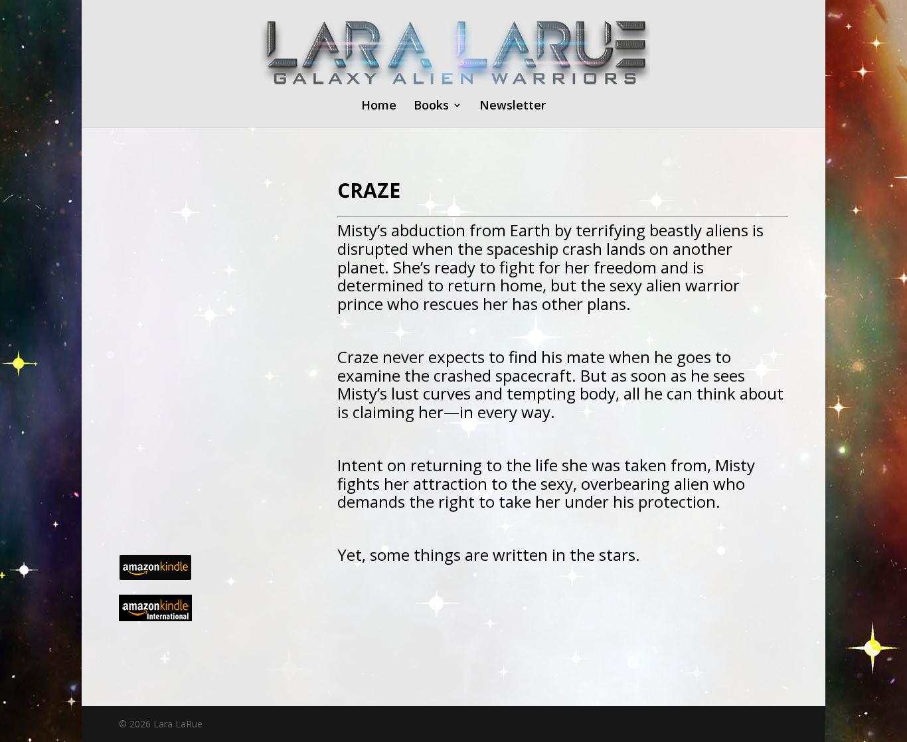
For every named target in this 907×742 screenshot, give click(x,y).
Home (378, 106)
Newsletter (512, 106)
